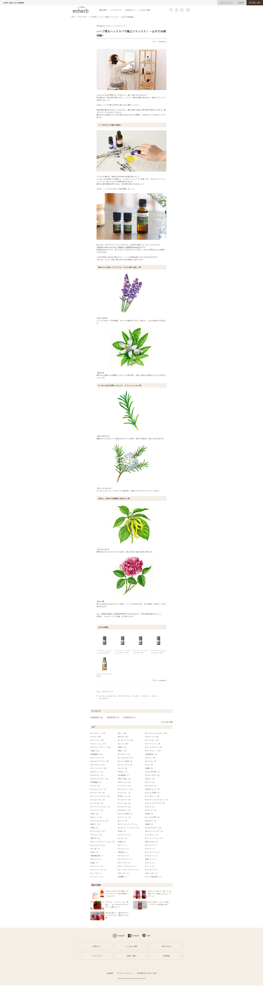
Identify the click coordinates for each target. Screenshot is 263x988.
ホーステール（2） (99, 845)
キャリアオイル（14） (154, 747)
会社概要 (109, 973)
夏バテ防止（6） (125, 779)
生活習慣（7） (124, 775)
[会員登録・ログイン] (176, 11)
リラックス (146, 696)
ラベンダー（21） (153, 740)
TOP (73, 17)
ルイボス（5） (151, 786)
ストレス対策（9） (126, 761)
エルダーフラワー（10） (101, 761)
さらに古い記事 (167, 722)
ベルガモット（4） (153, 796)
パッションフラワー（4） (101, 796)
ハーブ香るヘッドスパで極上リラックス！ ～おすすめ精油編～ (111, 17)
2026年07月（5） (113, 717)
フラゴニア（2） (125, 835)
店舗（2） (123, 842)
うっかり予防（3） (153, 817)
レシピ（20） (124, 744)
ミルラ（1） (151, 849)
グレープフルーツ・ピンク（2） (104, 842)
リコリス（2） (97, 835)
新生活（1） (123, 852)
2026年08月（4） (96, 717)
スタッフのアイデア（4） (155, 803)
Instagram (121, 936)
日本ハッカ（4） (125, 796)
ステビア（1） (124, 856)
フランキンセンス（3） (100, 821)
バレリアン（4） (125, 793)
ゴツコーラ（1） (152, 870)
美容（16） (123, 747)
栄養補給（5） (97, 782)
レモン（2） (123, 838)
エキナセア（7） (98, 775)
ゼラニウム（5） (125, 782)
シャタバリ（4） (125, 800)
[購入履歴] (181, 11)
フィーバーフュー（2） (155, 838)
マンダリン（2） (152, 835)
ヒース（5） (151, 782)
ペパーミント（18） (153, 744)
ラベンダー (135, 696)
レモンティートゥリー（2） (129, 828)
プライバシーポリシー (125, 973)
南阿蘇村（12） (97, 754)
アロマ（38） (97, 737)
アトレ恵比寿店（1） (154, 877)
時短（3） (150, 814)
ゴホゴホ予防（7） (153, 772)
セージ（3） (123, 821)
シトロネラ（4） (98, 803)
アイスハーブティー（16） (102, 747)
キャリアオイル (123, 696)
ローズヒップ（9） (99, 765)
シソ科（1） (96, 849)
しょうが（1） (97, 873)
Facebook (135, 936)
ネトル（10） (151, 758)
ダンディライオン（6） (100, 779)
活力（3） (95, 814)
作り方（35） (124, 737)
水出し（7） (123, 772)
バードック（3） (125, 817)
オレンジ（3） (97, 817)
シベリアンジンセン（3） (101, 807)
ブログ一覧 (81, 17)
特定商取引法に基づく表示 (147, 973)
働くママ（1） (151, 859)
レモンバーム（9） (126, 765)
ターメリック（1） (153, 852)
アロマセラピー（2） (154, 828)
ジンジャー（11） (98, 758)
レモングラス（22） (126, 740)
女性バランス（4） (153, 789)
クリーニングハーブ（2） (128, 824)
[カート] (187, 11)
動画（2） (150, 824)
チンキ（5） (96, 786)
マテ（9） (150, 765)
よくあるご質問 (144, 10)
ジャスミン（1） (98, 866)
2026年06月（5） (129, 717)
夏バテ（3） (96, 824)
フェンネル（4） (125, 803)
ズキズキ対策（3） (126, 814)
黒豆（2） (95, 828)
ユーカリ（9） (151, 761)
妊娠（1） (95, 863)
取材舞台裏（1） (98, 856)
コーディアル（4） (99, 793)
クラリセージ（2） (99, 831)
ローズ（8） (123, 768)
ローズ (154, 696)
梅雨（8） (150, 768)
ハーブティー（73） (99, 733)
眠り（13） (123, 751)
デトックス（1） (125, 863)
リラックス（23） (98, 740)
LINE (148, 936)
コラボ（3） (151, 807)
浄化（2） (123, 831)
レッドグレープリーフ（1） (129, 870)
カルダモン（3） (125, 810)
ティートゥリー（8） (99, 768)
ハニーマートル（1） (99, 870)
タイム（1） (151, 863)
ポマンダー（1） (152, 873)
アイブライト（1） (126, 859)
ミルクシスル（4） (99, 800)
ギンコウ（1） (124, 873)
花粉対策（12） (152, 754)
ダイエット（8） (98, 772)
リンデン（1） (124, 849)
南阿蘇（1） (123, 877)
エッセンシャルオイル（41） (157, 733)
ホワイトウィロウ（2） (155, 831)
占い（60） (123, 733)
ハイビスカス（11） (126, 758)
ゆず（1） (95, 852)
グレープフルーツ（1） (127, 866)
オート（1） (123, 845)
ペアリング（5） (125, 786)
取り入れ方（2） (152, 842)
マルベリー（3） (98, 810)
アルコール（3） (125, 807)
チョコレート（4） (126, 789)
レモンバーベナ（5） (99, 789)
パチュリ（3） (151, 810)
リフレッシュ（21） (99, 744)
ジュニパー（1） (98, 877)
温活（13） (96, 751)
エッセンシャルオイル (107, 696)
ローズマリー (104, 698)
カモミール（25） (153, 737)
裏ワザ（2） (96, 838)
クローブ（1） (97, 859)
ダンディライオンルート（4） (157, 800)
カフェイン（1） (152, 856)
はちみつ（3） (151, 821)
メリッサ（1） (151, 845)
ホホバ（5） (151, 779)
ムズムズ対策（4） (153, 793)
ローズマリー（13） (153, 751)
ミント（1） (151, 866)
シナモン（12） (125, 754)
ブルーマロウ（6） (153, 775)
